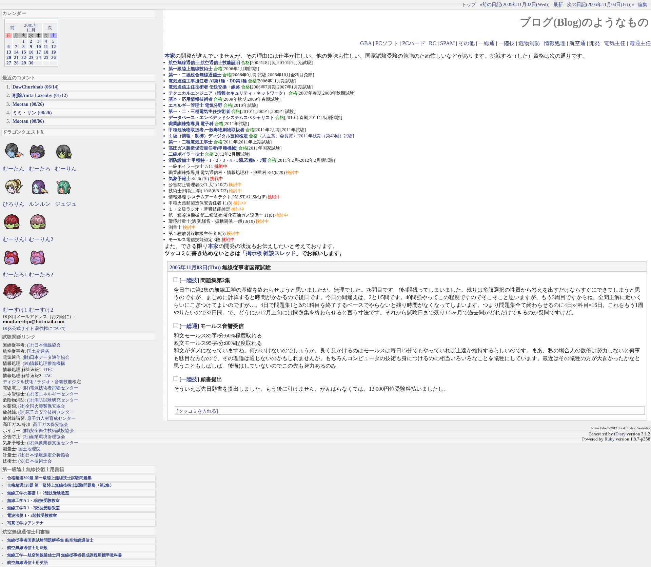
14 (16, 52)
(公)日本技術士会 (35, 461)
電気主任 (615, 43)
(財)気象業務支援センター (52, 442)
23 (31, 57)
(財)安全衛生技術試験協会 (48, 430)
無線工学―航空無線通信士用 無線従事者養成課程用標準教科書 (64, 555)
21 (16, 57)
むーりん (66, 169)
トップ (469, 4)
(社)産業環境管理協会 (44, 436)
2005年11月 (31, 28)
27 (8, 63)
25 (46, 57)
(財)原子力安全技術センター (46, 412)
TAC (48, 375)
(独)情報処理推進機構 (44, 363)
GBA (366, 43)
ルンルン (40, 204)
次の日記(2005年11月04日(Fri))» (600, 4)
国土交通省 (38, 351)
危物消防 (529, 43)
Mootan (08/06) (28, 121)
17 (38, 52)
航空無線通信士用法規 (27, 548)
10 (38, 46)
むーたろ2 (41, 274)
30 (31, 63)
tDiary (620, 434)
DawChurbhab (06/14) (36, 87)
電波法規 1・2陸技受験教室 (32, 515)
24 (38, 57)
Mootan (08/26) (28, 104)
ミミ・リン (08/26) (32, 112)
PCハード (413, 43)
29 (23, 63)
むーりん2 (41, 239)
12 (53, 46)
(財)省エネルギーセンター (52, 393)
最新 (558, 4)
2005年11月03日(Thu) (195, 267)
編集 (642, 4)
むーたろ (40, 169)
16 (31, 52)
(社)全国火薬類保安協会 (41, 406)
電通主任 (640, 43)
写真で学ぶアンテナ (25, 523)
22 (23, 57)
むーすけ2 (41, 310)
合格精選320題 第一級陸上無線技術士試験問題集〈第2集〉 (60, 485)
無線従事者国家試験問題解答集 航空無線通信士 (50, 540)
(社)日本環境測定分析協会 (44, 454)
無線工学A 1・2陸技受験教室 (33, 500)
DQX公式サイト (19, 328)
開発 (594, 43)
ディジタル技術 (18, 381)
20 (8, 57)
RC (432, 43)
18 (46, 52)
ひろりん (13, 204)
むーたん (13, 169)
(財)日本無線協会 (44, 345)
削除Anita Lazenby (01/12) (40, 95)
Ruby (610, 439)
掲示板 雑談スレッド (271, 253)
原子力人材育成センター (51, 418)
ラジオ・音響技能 (54, 381)
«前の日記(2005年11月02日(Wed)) (515, 4)
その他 (466, 43)
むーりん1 (15, 239)
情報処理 (555, 43)
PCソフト (386, 43)
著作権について (50, 328)
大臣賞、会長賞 (277, 135)
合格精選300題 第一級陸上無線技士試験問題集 (49, 478)
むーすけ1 (15, 310)
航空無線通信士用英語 (27, 563)
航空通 (577, 43)
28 (16, 63)
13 (8, 52)
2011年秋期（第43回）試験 (326, 135)
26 (53, 57)
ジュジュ (66, 204)
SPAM (447, 43)
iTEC (49, 369)
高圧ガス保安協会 (50, 424)
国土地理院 (29, 448)
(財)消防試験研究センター (52, 400)
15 (23, 52)
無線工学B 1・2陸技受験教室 (33, 508)
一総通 (486, 43)
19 (53, 52)
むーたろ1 (15, 274)
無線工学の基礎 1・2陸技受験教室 (38, 493)
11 (46, 46)
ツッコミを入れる (197, 411)
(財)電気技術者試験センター (50, 387)
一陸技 (506, 43)
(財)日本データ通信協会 (46, 357)
